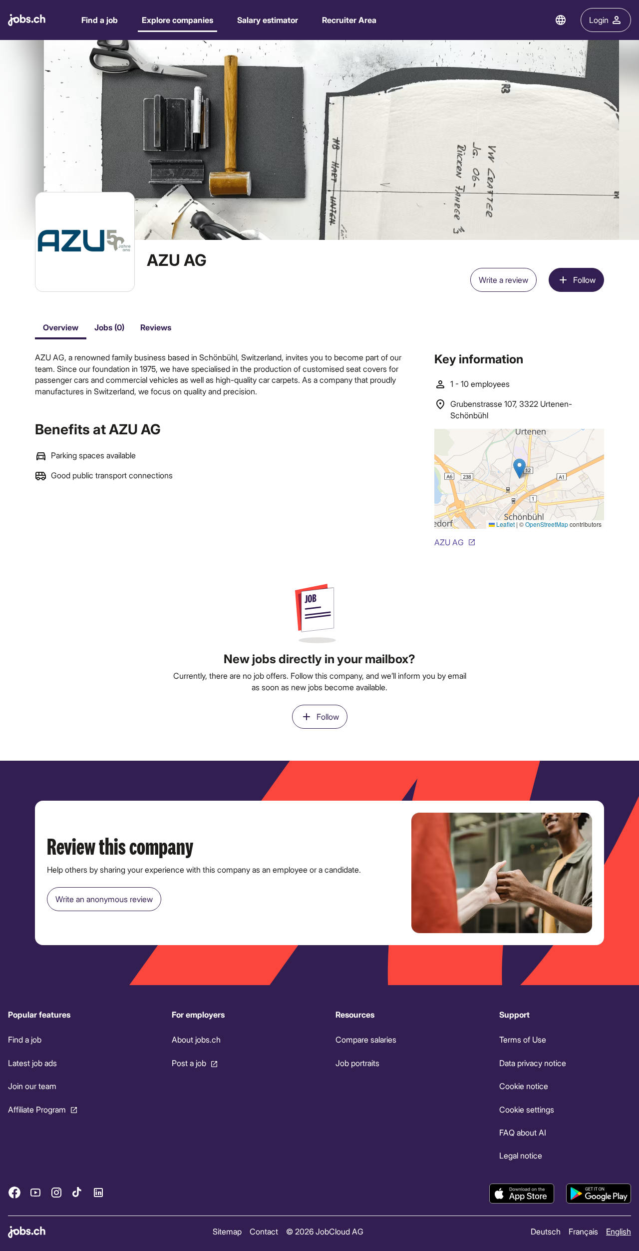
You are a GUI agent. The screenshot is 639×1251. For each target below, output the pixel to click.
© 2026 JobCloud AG (324, 1231)
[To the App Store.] (521, 1194)
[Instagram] (56, 1192)
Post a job (189, 1063)
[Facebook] (14, 1192)
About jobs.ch (196, 1039)
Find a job (99, 19)
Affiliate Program (37, 1109)
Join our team (32, 1086)
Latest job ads (32, 1063)
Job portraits (357, 1063)
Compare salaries (365, 1039)
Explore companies (177, 19)
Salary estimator (267, 19)
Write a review (503, 279)
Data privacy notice (532, 1063)
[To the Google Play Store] (598, 1194)
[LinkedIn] (98, 1192)
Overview (60, 327)
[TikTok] (77, 1192)
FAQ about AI (522, 1132)
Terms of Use (522, 1039)
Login (599, 19)
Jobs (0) (109, 327)
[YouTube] (35, 1192)
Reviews (155, 327)
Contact (264, 1231)
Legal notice (520, 1155)
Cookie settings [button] (526, 1109)
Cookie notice (523, 1086)
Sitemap (227, 1231)
